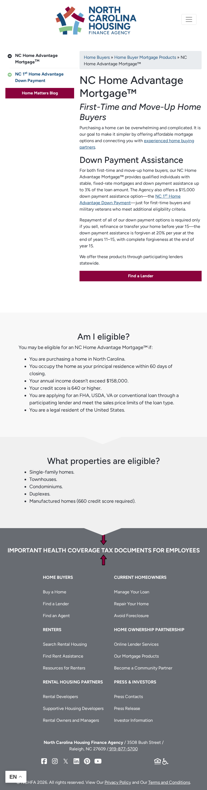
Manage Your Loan (131, 591)
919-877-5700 (123, 748)
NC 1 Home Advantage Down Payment (39, 77)
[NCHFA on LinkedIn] (76, 761)
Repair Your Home (131, 603)
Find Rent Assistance (63, 656)
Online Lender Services (136, 644)
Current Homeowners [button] (140, 577)
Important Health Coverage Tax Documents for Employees (104, 550)
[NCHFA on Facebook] (44, 761)
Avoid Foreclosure (131, 615)
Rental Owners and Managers (71, 720)
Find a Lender (140, 275)
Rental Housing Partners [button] (73, 682)
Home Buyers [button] (58, 577)
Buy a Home (54, 591)
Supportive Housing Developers (73, 708)
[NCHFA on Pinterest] (87, 761)
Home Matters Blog (40, 93)
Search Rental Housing (65, 644)
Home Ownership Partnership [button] (149, 629)
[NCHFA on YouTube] (98, 761)
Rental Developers (60, 696)
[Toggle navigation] (188, 19)
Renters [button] (52, 629)
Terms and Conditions (169, 782)
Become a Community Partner (143, 668)
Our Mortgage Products (136, 656)
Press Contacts (128, 696)
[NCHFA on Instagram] (55, 761)
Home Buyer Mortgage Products (145, 57)
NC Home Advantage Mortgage (36, 58)
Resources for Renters (64, 668)
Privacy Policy (118, 782)
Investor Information (133, 720)
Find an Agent (56, 615)
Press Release (127, 708)
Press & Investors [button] (135, 682)
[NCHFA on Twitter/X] (65, 761)
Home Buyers (97, 57)
